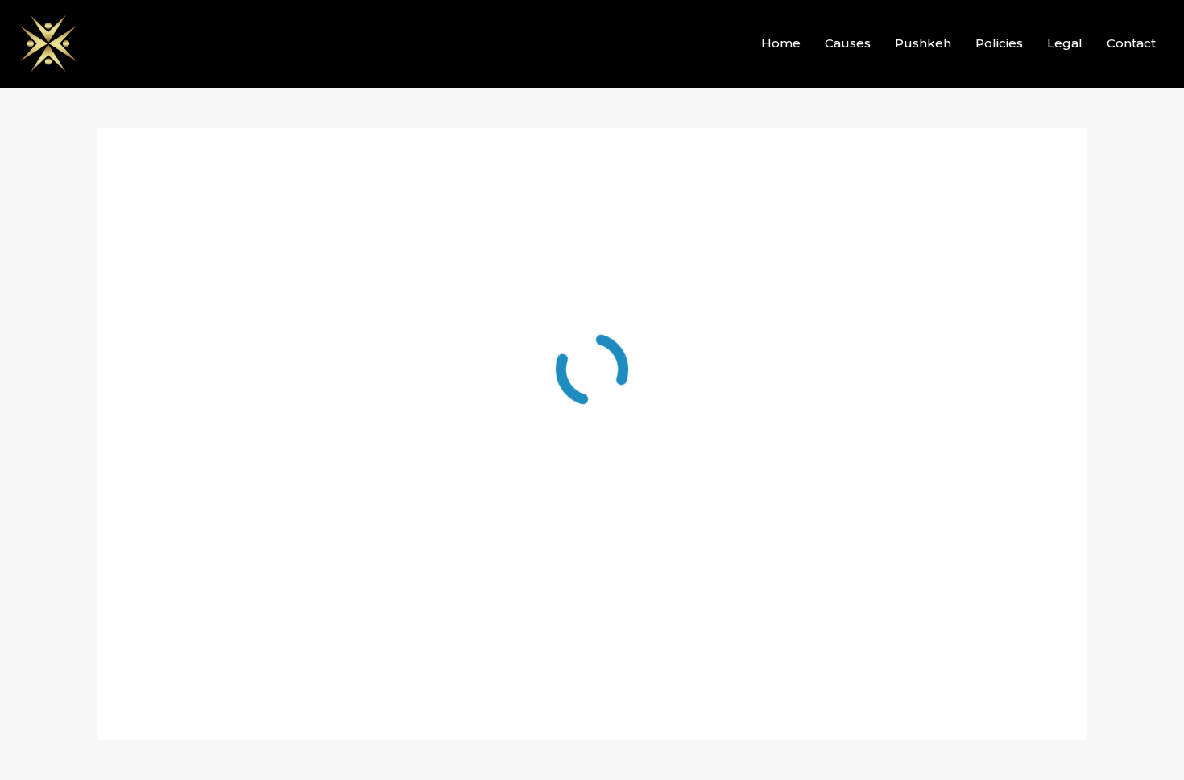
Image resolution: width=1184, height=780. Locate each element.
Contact (1131, 43)
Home (781, 43)
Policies (999, 43)
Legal (1065, 43)
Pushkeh (923, 43)
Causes (848, 43)
